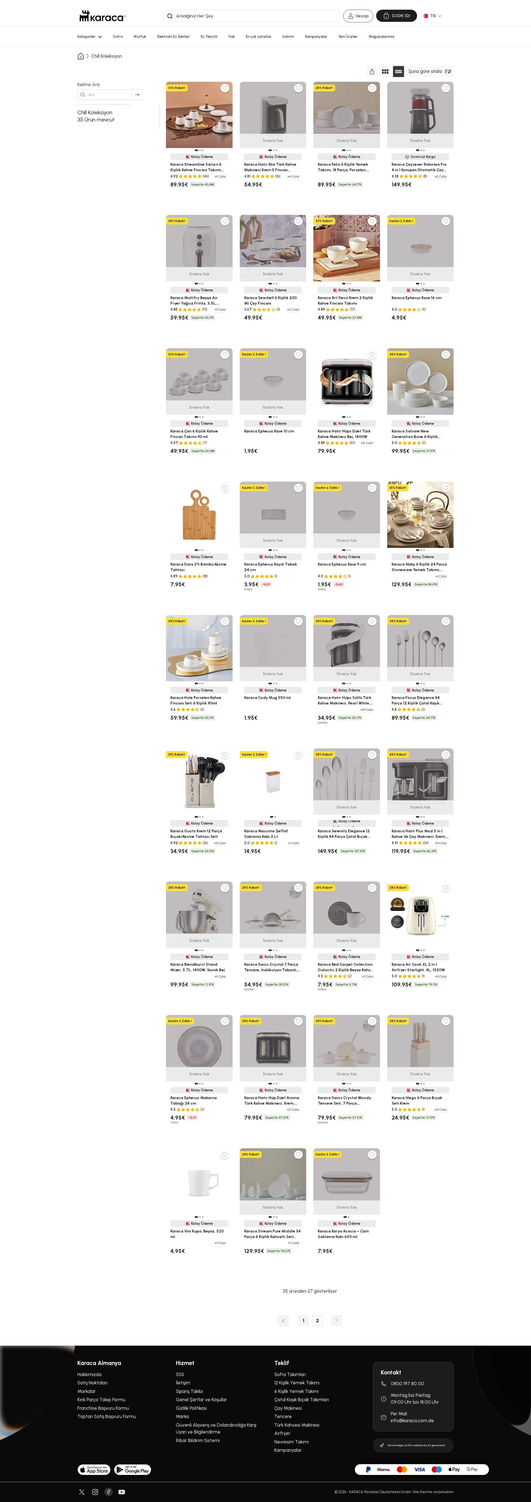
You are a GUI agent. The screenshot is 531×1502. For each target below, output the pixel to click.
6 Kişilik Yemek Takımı (296, 1391)
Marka (182, 1416)
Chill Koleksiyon (106, 56)
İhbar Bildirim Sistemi (198, 1440)
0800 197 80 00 (407, 1384)
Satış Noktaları (92, 1382)
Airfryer (282, 1433)
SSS (180, 1374)
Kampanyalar (288, 1450)
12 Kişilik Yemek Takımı (296, 1382)
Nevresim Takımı (291, 1442)
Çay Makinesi (288, 1408)
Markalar (86, 1391)
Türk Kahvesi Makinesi (296, 1425)
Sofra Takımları (290, 1374)
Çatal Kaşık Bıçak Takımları (301, 1399)
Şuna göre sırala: (425, 71)
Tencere (283, 1416)
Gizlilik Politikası (191, 1408)
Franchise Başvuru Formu (103, 1408)
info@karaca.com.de (412, 1421)
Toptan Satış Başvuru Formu (106, 1416)
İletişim (183, 1382)
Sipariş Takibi (189, 1391)
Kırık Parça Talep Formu (101, 1399)
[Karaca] (102, 15)
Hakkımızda (89, 1374)
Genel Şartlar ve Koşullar (201, 1399)
